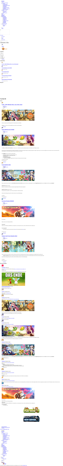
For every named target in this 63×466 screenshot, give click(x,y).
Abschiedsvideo (19, 271)
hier (15, 229)
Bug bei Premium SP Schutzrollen (7, 79)
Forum (2, 37)
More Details (23, 465)
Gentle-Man (3, 267)
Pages (2, 38)
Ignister (3, 379)
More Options (3, 39)
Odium (3, 46)
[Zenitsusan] (3, 296)
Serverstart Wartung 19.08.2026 (6, 75)
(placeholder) (4, 458)
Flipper (4, 202)
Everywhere (1, 35)
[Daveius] (3, 315)
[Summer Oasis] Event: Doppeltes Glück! (9, 235)
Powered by (4, 429)
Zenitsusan (3, 65)
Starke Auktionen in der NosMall (8, 129)
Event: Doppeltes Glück (5, 71)
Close (26, 465)
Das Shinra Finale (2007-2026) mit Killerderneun (7, 286)
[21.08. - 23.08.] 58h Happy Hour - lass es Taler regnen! (12, 104)
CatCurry (3, 291)
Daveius (2, 69)
